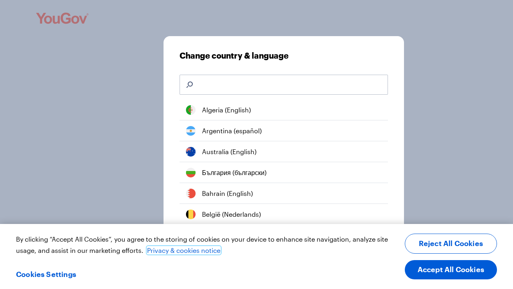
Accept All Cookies (451, 269)
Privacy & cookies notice (183, 250)
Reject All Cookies (451, 243)
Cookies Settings (46, 274)
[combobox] (289, 85)
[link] (284, 110)
